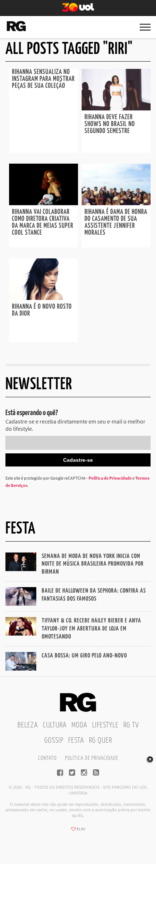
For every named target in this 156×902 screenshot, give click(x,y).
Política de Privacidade (110, 478)
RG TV (131, 725)
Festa (76, 740)
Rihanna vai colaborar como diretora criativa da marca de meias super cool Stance (42, 222)
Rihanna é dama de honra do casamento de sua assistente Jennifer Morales (116, 222)
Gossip (53, 740)
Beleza (27, 725)
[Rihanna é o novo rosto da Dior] (43, 297)
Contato (47, 758)
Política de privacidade (91, 758)
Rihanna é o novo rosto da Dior (42, 310)
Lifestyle (105, 725)
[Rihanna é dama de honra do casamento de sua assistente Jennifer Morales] (116, 203)
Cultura (55, 725)
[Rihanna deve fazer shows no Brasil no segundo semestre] (116, 108)
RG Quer (100, 740)
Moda (79, 725)
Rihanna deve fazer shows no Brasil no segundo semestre (110, 124)
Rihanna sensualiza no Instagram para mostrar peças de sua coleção (43, 79)
